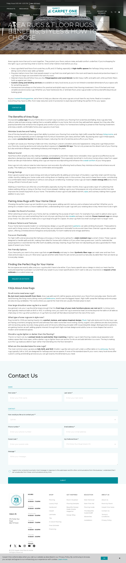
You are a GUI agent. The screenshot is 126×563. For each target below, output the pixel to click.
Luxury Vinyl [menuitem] (53, 503)
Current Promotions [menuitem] (12, 15)
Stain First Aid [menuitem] (89, 503)
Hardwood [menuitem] (52, 507)
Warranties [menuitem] (88, 516)
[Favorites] (115, 12)
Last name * (68, 393)
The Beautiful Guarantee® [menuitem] (89, 512)
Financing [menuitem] (52, 529)
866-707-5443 (35, 3)
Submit (63, 480)
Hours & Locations (87, 12)
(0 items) (119, 12)
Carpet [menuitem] (51, 511)
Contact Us (16, 107)
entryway (104, 349)
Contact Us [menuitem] (105, 511)
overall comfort (89, 161)
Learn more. (63, 559)
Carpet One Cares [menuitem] (108, 507)
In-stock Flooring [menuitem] (55, 522)
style (86, 192)
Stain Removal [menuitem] (89, 500)
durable (72, 216)
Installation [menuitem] (88, 520)
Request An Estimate (102, 12)
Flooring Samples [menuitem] (73, 503)
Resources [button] (23, 9)
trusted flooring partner (23, 98)
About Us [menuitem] (105, 500)
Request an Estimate (20, 279)
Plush (84, 320)
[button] (111, 12)
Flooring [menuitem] (52, 500)
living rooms (108, 134)
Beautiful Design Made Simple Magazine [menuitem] (72, 509)
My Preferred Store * (71, 439)
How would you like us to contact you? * (21, 414)
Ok (104, 558)
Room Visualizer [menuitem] (72, 500)
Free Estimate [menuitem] (54, 525)
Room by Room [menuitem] (107, 503)
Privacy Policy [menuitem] (107, 520)
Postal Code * (12, 439)
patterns (77, 226)
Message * (11, 451)
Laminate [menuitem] (52, 514)
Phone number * (14, 426)
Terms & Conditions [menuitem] (105, 515)
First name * (12, 393)
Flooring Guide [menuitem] (89, 507)
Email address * (69, 426)
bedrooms (51, 298)
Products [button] (11, 9)
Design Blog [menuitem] (71, 515)
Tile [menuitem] (50, 518)
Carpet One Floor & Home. (24, 550)
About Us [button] (36, 9)
